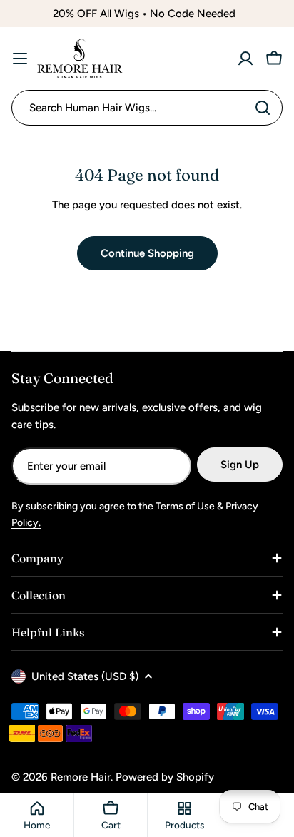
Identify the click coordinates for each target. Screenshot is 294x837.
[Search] (262, 107)
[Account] (245, 58)
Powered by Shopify (165, 777)
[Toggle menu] (20, 58)
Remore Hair (81, 777)
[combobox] (147, 108)
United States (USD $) (84, 676)
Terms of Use (185, 506)
